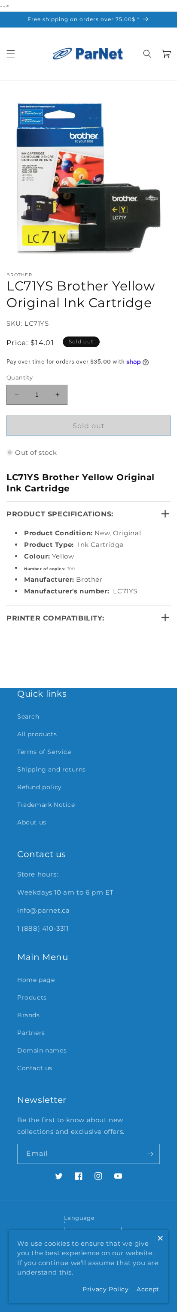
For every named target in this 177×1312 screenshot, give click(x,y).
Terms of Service (44, 752)
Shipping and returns (51, 769)
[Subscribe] (149, 1154)
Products (32, 997)
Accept (148, 1289)
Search (28, 716)
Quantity (19, 377)
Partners (31, 1033)
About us (31, 822)
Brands (28, 1015)
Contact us (34, 1068)
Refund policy (39, 787)
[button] (10, 53)
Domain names (42, 1050)
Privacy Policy (105, 1289)
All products (37, 734)
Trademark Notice (46, 805)
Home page (36, 980)
